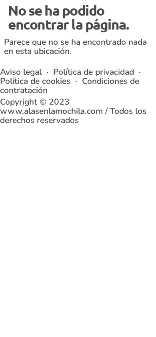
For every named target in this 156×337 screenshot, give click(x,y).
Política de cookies (35, 81)
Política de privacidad (93, 71)
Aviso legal (22, 71)
